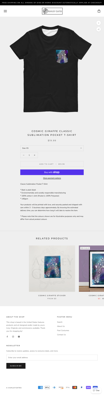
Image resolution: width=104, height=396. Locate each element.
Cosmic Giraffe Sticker (52, 295)
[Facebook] (7, 336)
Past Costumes (63, 330)
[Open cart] (99, 11)
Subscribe (16, 366)
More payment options (52, 178)
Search (59, 322)
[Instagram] (13, 336)
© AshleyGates (14, 388)
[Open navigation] (5, 11)
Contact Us (61, 334)
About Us (61, 326)
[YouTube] (19, 336)
